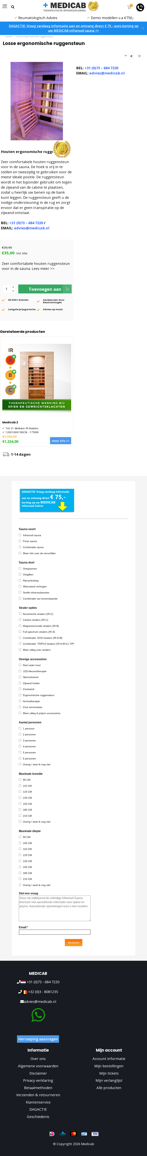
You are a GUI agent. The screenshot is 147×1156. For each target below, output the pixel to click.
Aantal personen (30, 722)
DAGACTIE (38, 1109)
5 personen (29, 752)
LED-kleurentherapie (34, 671)
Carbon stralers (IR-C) (35, 619)
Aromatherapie (31, 701)
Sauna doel (26, 562)
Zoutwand (28, 689)
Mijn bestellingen (109, 1066)
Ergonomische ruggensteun (38, 695)
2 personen (29, 734)
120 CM (27, 791)
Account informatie (109, 1058)
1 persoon (28, 728)
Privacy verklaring (38, 1080)
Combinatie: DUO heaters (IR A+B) (42, 637)
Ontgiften (28, 574)
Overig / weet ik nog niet (36, 764)
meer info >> (60, 441)
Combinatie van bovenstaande (40, 598)
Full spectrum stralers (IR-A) (39, 631)
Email (23, 927)
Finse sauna (30, 541)
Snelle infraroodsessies (36, 592)
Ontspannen (30, 568)
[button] (35, 140)
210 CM (27, 815)
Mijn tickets (109, 1073)
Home (8, 36)
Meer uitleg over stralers (37, 649)
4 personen (29, 746)
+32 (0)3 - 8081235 (42, 991)
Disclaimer (38, 1073)
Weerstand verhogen (35, 586)
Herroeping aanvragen (38, 1039)
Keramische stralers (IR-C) (38, 614)
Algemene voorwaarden (38, 1066)
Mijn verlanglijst (109, 1080)
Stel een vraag (28, 893)
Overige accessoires (33, 659)
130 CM (27, 797)
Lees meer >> (43, 268)
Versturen (73, 942)
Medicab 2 (10, 422)
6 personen (29, 758)
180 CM (27, 809)
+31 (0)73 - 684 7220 (42, 981)
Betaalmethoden (38, 1087)
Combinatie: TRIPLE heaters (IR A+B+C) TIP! (48, 643)
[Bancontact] (84, 1134)
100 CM (27, 843)
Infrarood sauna (32, 535)
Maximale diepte (30, 831)
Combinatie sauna (33, 547)
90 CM (26, 779)
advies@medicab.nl (31, 228)
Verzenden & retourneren (38, 1094)
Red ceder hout (32, 665)
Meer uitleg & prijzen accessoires (41, 713)
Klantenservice (38, 1102)
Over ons (38, 1058)
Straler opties (28, 607)
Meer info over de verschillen (39, 553)
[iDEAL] (52, 1134)
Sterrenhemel (30, 677)
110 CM (27, 785)
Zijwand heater (31, 683)
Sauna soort (27, 529)
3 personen (29, 740)
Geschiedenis (38, 1116)
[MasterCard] (73, 1134)
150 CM (27, 803)
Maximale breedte (31, 773)
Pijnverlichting (31, 580)
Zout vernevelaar (32, 707)
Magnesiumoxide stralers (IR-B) (41, 625)
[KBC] (62, 1134)
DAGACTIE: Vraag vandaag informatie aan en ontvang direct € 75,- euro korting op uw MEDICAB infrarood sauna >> (73, 28)
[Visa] (95, 1134)
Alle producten (108, 1087)
